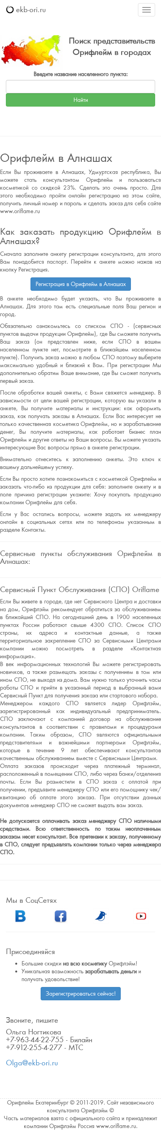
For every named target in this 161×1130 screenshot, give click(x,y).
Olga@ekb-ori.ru (32, 1062)
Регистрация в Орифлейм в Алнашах (81, 284)
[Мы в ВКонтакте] (20, 915)
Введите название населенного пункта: (81, 74)
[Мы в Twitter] (101, 915)
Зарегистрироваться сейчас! (81, 993)
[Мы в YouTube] (141, 915)
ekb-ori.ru (30, 9)
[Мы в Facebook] (60, 915)
